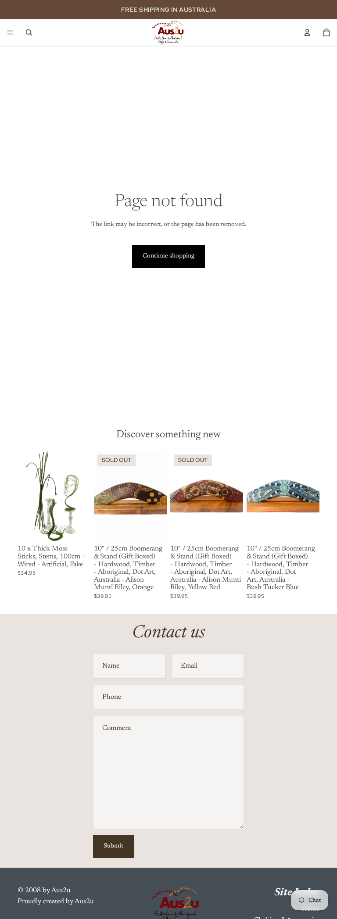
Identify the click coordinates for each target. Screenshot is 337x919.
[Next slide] (80, 496)
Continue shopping (168, 256)
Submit (113, 846)
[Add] (77, 528)
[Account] (307, 32)
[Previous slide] (27, 496)
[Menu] (10, 32)
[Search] (29, 32)
